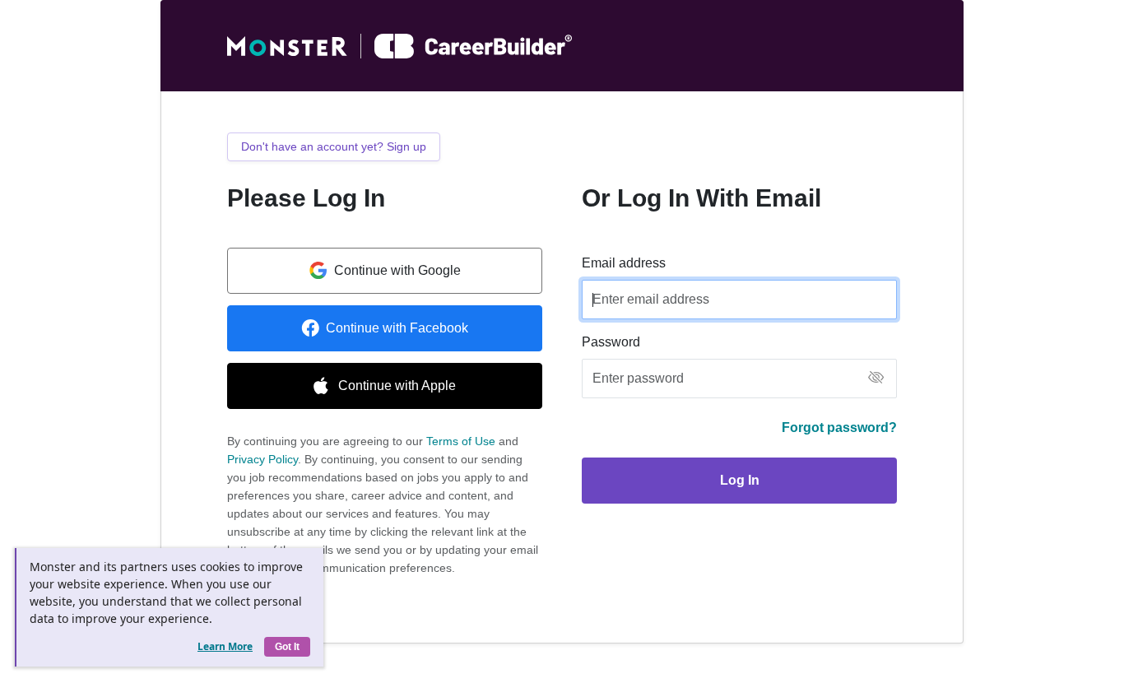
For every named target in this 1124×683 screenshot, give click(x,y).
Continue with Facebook (397, 328)
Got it (287, 647)
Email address (624, 263)
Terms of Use (460, 441)
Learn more (225, 646)
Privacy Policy (262, 459)
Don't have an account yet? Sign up (333, 146)
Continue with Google (397, 270)
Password (611, 342)
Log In (739, 480)
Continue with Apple (397, 386)
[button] (876, 379)
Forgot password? (839, 427)
